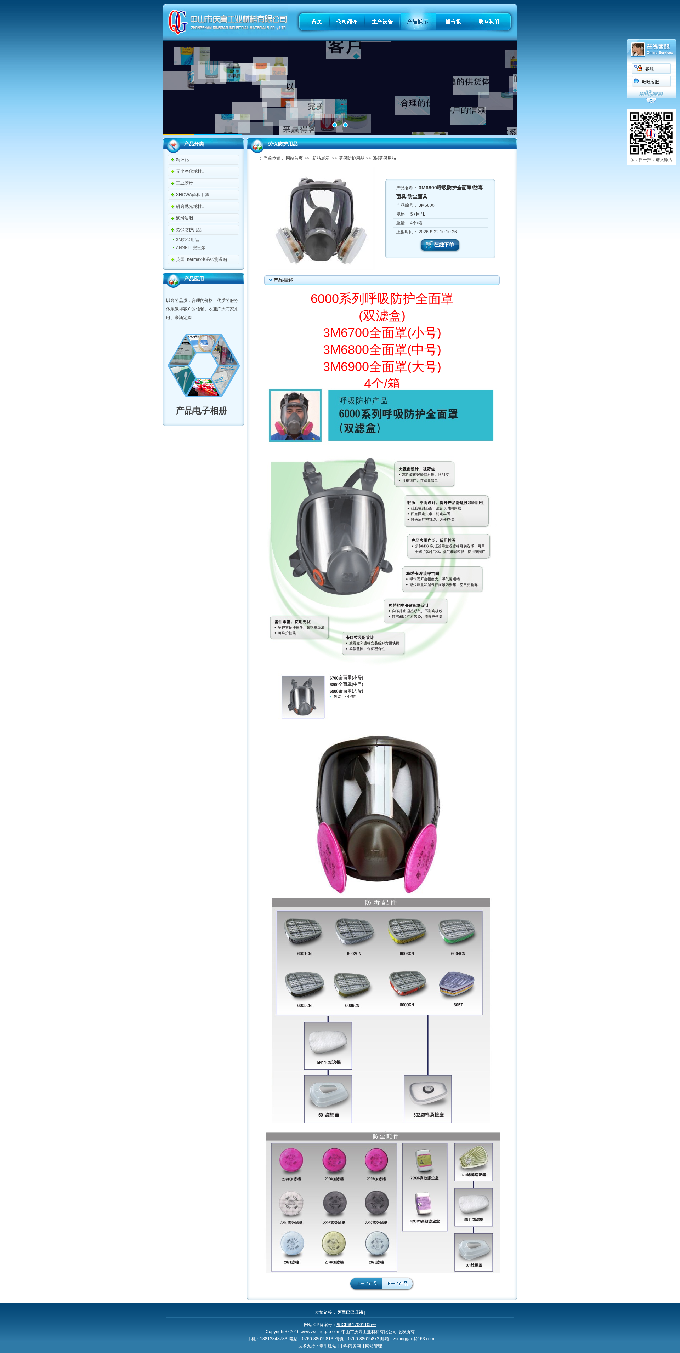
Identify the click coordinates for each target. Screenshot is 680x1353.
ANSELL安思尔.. (192, 247)
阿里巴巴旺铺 (350, 1312)
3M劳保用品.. (188, 239)
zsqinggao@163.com (413, 1338)
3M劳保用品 (384, 158)
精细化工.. (185, 159)
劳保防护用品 (351, 158)
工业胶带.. (185, 183)
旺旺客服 (650, 81)
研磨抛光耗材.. (190, 206)
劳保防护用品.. (190, 229)
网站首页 (294, 158)
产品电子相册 (196, 410)
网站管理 (373, 1345)
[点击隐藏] (651, 101)
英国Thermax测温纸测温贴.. (202, 259)
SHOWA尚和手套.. (193, 194)
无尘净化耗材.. (190, 171)
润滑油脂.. (185, 218)
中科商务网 (350, 1345)
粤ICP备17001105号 (356, 1324)
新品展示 (320, 158)
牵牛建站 (327, 1345)
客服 (649, 69)
